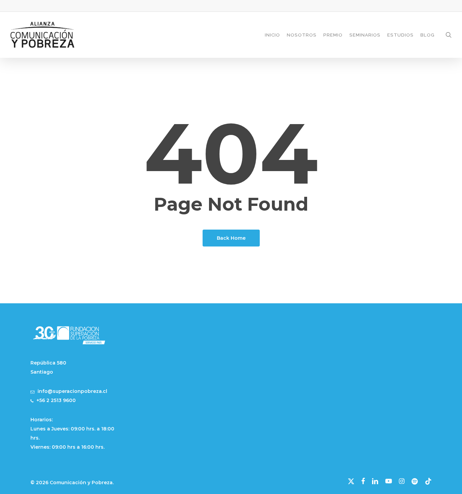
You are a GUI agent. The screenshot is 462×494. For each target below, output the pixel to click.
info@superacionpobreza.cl (72, 391)
